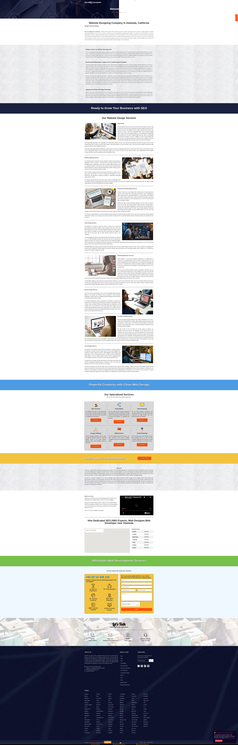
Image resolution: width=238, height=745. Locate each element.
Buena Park (87, 726)
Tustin (144, 711)
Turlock (145, 709)
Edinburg (98, 713)
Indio (109, 700)
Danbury (98, 709)
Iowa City (110, 702)
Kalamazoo (110, 711)
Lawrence (110, 726)
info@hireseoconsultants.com (110, 640)
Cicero (97, 700)
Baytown (86, 711)
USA (121, 677)
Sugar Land (145, 700)
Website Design (118, 12)
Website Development (125, 684)
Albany (86, 696)
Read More (95, 420)
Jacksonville (110, 704)
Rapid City (134, 711)
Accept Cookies (219, 740)
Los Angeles (122, 694)
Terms (145, 742)
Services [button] (139, 2)
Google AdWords (95, 433)
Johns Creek (111, 706)
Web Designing (142, 409)
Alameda (86, 694)
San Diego (134, 724)
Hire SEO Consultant (124, 672)
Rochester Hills (135, 717)
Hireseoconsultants (92, 742)
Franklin (98, 728)
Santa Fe (134, 730)
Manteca (122, 700)
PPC (121, 660)
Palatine (121, 730)
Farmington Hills (99, 717)
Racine (133, 709)
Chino (97, 696)
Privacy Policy (150, 742)
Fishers (98, 719)
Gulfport (110, 694)
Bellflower (87, 713)
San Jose (134, 728)
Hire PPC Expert (124, 670)
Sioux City (145, 694)
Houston (110, 698)
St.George (145, 698)
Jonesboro (110, 709)
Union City (145, 713)
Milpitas (121, 713)
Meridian (122, 711)
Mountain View (123, 719)
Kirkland (110, 715)
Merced (121, 709)
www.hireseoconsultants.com (143, 744)
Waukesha (145, 721)
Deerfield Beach (99, 711)
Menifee (121, 706)
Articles (122, 675)
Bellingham (87, 715)
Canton (86, 730)
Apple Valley (87, 700)
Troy (144, 706)
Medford (121, 702)
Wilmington (145, 724)
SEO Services (95, 409)
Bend (86, 717)
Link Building (123, 663)
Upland (145, 715)
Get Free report (144, 458)
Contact (151, 2)
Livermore (110, 730)
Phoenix (133, 704)
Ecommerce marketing (125, 668)
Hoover (109, 696)
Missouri (122, 717)
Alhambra (87, 698)
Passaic (133, 694)
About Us (146, 2)
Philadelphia (134, 702)
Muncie (121, 721)
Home (135, 2)
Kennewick (110, 713)
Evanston (98, 715)
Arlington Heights (88, 704)
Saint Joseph (134, 719)
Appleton (86, 702)
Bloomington (87, 719)
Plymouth (134, 706)
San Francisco (135, 726)
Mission (121, 715)
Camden (86, 728)
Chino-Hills (98, 698)
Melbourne (122, 704)
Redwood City (135, 715)
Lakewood (110, 721)
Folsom (98, 726)
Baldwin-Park (87, 709)
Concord (98, 702)
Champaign (87, 732)
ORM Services (119, 433)
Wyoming (145, 726)
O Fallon (122, 726)
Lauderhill (110, 724)
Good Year (98, 732)
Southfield (145, 696)
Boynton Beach (88, 724)
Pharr (133, 700)
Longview (110, 732)
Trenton (145, 704)
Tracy (144, 702)
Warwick (145, 719)
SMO (121, 658)
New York (122, 724)
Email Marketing (142, 433)
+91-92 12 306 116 (97, 577)
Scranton (134, 732)
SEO (121, 656)
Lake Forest (110, 719)
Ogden (121, 728)
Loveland (122, 696)
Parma (121, 732)
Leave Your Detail (145, 640)
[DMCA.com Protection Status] (107, 742)
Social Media (119, 409)
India (121, 680)
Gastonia (98, 730)
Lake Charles (111, 717)
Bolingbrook (87, 721)
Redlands (134, 713)
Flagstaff (98, 721)
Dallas (97, 706)
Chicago (98, 694)
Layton (109, 728)
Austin (86, 706)
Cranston (98, 704)
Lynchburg (122, 698)
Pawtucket (134, 696)
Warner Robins (146, 717)
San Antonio (134, 721)
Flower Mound (99, 724)
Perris (133, 698)
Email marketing (123, 665)
